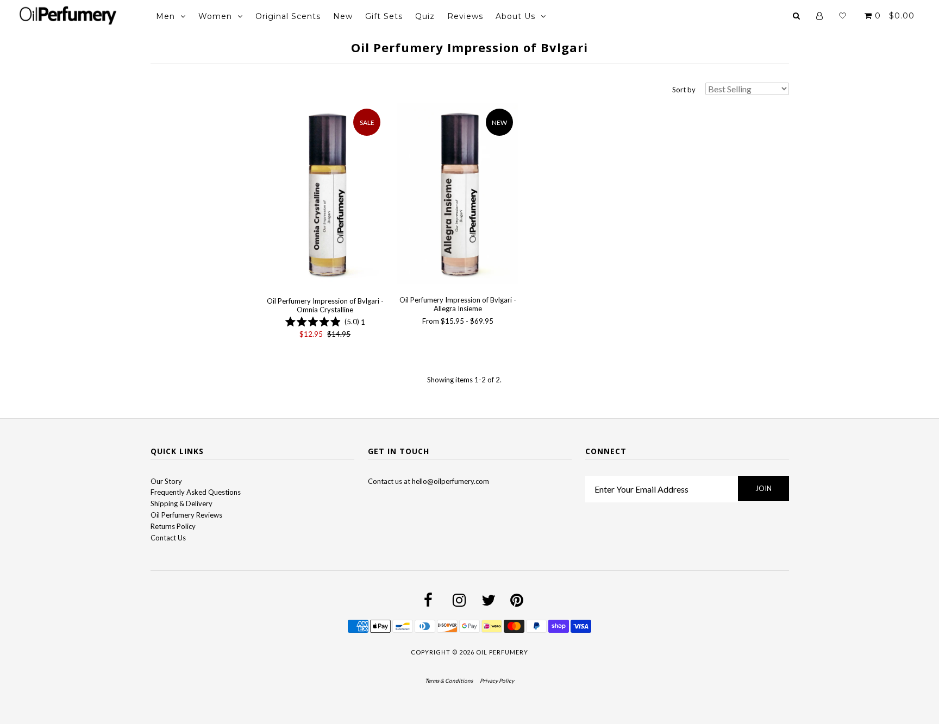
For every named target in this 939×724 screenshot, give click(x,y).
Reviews (465, 16)
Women (215, 16)
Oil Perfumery (502, 652)
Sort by (684, 89)
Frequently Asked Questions (196, 492)
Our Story (166, 481)
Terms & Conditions (449, 680)
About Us (515, 16)
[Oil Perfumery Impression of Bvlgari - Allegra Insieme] (457, 195)
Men (165, 16)
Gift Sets (384, 16)
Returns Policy (173, 526)
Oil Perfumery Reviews (186, 515)
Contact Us (168, 537)
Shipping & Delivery (181, 503)
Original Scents (288, 16)
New (343, 16)
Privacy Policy (497, 680)
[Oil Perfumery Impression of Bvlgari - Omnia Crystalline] (325, 195)
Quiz (425, 16)
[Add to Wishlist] (273, 111)
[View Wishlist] (843, 15)
